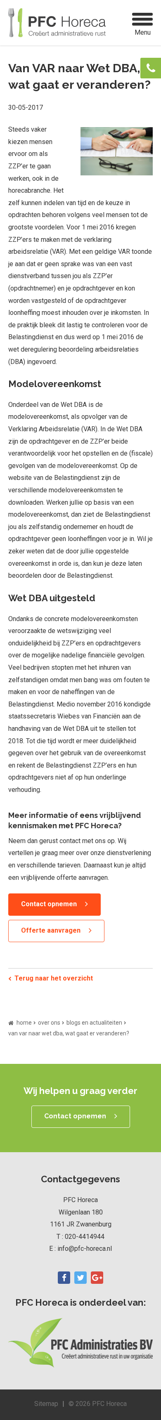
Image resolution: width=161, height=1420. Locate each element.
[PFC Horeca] (57, 22)
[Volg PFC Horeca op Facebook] (64, 1277)
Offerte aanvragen (50, 930)
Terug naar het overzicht (53, 978)
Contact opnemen (49, 904)
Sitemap (46, 1404)
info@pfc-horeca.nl (84, 1248)
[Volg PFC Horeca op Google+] (97, 1277)
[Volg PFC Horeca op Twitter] (80, 1277)
